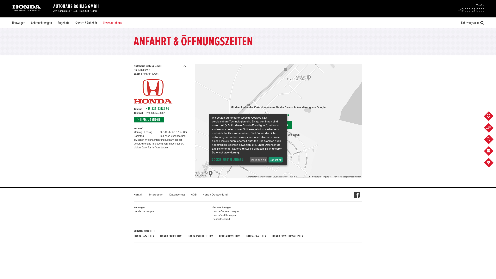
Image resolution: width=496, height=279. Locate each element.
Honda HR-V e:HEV (229, 236)
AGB (194, 194)
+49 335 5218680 (157, 109)
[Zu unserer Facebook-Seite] (356, 192)
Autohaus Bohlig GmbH (76, 6)
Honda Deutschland (215, 194)
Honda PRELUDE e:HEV (200, 236)
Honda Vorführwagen (224, 215)
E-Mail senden (150, 119)
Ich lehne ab (258, 159)
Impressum (156, 194)
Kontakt (138, 194)
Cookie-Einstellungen (227, 160)
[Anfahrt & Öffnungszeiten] (491, 163)
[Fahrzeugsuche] (491, 139)
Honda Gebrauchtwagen (226, 211)
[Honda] (27, 8)
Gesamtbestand (221, 219)
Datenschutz (177, 194)
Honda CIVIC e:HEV (171, 236)
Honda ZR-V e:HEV (256, 236)
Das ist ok (276, 159)
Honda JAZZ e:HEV (144, 236)
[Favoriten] (491, 116)
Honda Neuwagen (144, 211)
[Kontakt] (491, 151)
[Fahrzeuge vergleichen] (491, 128)
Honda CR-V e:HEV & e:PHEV (287, 236)
